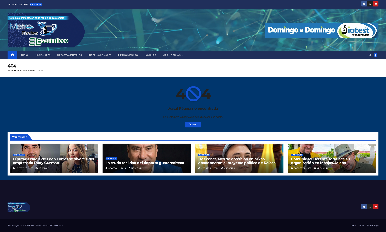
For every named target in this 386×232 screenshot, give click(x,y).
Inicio (10, 70)
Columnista (111, 159)
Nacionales (19, 155)
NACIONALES (43, 55)
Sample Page (372, 225)
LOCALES (150, 55)
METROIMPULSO (128, 55)
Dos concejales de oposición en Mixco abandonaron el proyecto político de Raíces (236, 161)
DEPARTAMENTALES (69, 55)
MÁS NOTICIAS (172, 55)
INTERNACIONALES (100, 55)
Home (353, 225)
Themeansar (57, 225)
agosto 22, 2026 (25, 168)
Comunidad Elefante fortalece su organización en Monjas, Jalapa (320, 161)
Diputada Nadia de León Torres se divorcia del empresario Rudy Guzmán (53, 161)
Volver (193, 124)
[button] (370, 55)
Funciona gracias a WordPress (21, 225)
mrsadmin (44, 168)
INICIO (24, 55)
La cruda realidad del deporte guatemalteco (145, 163)
